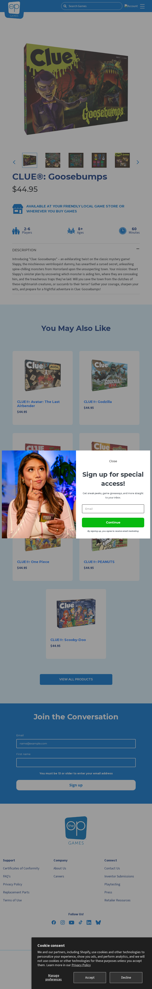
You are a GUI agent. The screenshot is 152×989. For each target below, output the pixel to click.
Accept (90, 977)
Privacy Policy (81, 965)
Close (113, 461)
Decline (126, 977)
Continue (113, 522)
